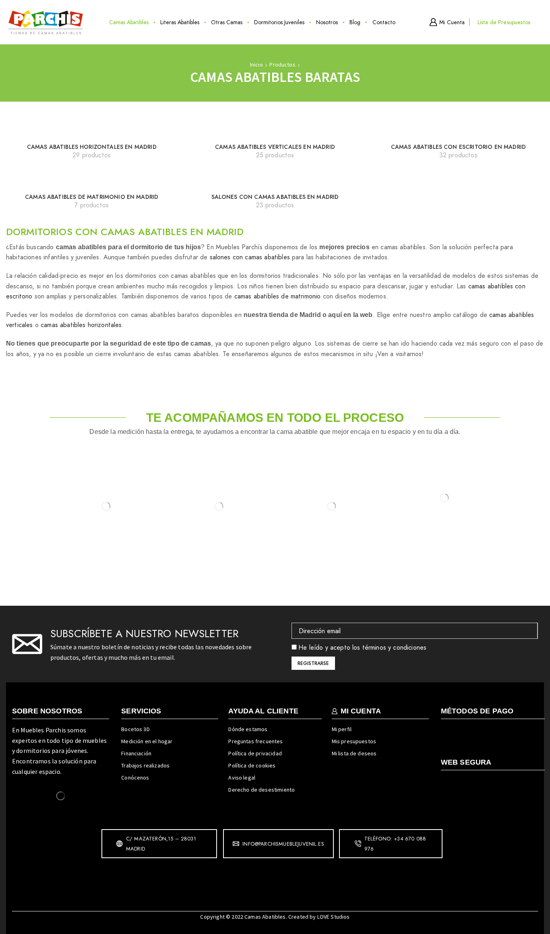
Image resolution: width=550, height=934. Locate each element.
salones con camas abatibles (250, 257)
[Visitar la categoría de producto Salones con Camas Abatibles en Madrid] (275, 181)
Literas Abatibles (179, 22)
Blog (354, 22)
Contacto (383, 22)
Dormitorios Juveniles (279, 22)
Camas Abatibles (129, 22)
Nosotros (327, 22)
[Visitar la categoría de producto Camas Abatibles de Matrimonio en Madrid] (92, 181)
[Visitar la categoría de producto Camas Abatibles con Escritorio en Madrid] (458, 131)
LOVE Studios (333, 916)
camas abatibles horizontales (81, 324)
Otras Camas (226, 22)
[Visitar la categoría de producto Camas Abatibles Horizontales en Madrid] (92, 131)
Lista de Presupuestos (504, 22)
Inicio (256, 64)
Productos (282, 64)
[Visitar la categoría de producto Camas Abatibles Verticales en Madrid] (275, 131)
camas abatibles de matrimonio (277, 296)
